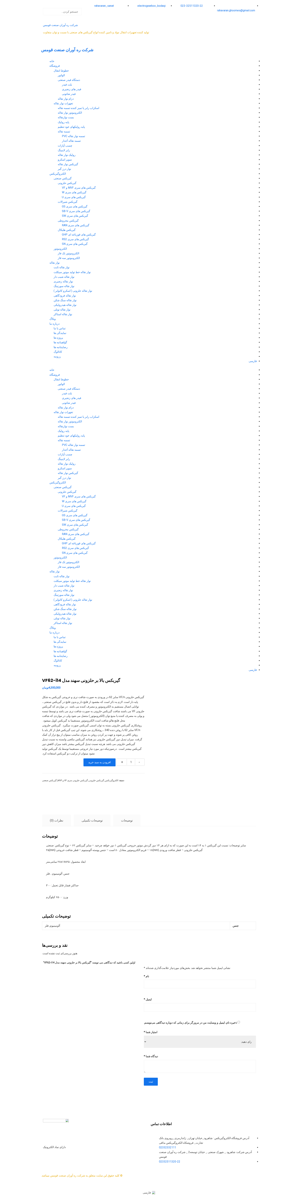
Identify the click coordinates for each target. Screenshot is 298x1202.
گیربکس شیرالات (67, 201)
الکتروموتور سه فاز (69, 258)
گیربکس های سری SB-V (76, 211)
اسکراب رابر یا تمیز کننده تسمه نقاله (78, 108)
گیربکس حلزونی (67, 183)
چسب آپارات (65, 145)
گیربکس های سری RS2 (75, 239)
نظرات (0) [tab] (56, 820)
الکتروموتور (60, 248)
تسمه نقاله (64, 131)
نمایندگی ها (60, 333)
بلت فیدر (67, 84)
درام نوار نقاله (66, 98)
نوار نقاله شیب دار (64, 276)
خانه (51, 61)
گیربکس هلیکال (67, 230)
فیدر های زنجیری (71, 89)
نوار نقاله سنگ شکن (65, 300)
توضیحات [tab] (127, 820)
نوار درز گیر (64, 169)
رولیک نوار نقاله (67, 155)
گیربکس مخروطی (68, 220)
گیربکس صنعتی (63, 178)
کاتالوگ (58, 351)
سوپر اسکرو (65, 159)
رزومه (57, 356)
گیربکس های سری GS (74, 206)
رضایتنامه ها (61, 347)
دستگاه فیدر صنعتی (69, 80)
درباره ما (54, 323)
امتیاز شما (150, 1032)
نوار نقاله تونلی (62, 309)
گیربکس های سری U (74, 197)
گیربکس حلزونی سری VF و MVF (73, 780)
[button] (63, 5)
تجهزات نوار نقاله (63, 103)
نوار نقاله (54, 262)
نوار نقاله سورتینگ (64, 286)
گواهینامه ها (60, 342)
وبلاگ (52, 318)
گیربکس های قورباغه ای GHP (79, 234)
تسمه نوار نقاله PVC (73, 136)
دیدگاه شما (151, 1056)
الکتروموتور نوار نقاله (70, 112)
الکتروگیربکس (57, 173)
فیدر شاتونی (69, 94)
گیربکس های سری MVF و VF (79, 187)
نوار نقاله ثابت (61, 267)
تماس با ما (60, 328)
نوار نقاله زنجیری (63, 281)
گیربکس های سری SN (75, 244)
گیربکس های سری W (74, 192)
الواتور (61, 75)
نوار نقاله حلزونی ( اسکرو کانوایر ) (73, 290)
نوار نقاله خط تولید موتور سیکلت (72, 272)
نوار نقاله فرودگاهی (65, 295)
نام (146, 976)
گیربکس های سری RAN (75, 225)
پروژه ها (58, 337)
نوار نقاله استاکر (63, 314)
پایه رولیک (63, 122)
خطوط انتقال (61, 70)
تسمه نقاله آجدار (71, 140)
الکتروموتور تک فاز (68, 253)
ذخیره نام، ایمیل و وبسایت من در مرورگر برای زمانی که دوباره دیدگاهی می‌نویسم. (190, 1022)
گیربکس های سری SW (75, 215)
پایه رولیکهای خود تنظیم (71, 126)
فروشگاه (54, 65)
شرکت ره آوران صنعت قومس (60, 25)
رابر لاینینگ (64, 150)
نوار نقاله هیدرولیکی (65, 305)
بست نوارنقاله (66, 117)
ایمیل (148, 999)
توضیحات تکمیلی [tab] (92, 820)
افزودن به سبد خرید (99, 762)
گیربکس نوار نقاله (68, 164)
